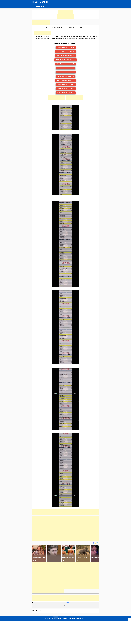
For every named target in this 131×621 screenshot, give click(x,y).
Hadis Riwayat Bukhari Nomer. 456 (65, 47)
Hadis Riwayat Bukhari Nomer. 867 (65, 88)
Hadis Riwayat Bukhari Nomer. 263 (65, 92)
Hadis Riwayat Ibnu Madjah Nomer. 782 (65, 59)
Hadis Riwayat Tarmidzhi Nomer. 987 (66, 80)
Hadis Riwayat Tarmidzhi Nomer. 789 (66, 55)
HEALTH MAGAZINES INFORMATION (60, 618)
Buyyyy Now (66, 602)
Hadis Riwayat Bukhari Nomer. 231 (65, 84)
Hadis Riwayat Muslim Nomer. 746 (65, 76)
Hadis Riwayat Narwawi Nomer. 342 (65, 63)
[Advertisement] (65, 12)
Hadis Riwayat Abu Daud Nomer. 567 (65, 51)
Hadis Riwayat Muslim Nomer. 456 (65, 68)
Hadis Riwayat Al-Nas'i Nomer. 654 (65, 72)
